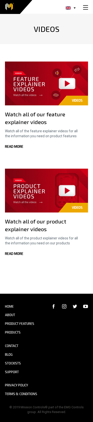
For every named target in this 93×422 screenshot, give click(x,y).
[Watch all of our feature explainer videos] (46, 83)
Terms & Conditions (21, 394)
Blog (9, 354)
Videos (77, 100)
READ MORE (14, 146)
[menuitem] (70, 8)
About (10, 315)
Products (13, 332)
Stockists (13, 363)
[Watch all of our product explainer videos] (46, 190)
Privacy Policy (16, 385)
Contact (11, 346)
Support (12, 372)
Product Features (19, 324)
